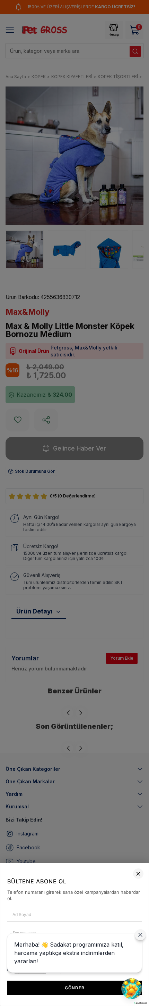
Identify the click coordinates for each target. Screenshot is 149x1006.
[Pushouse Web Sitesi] (140, 1003)
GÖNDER (75, 987)
